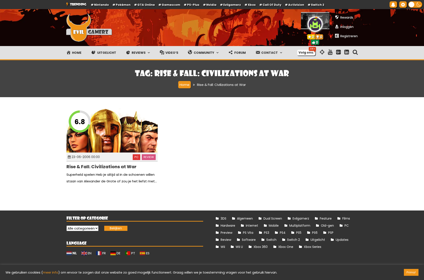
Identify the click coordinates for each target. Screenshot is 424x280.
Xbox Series (312, 247)
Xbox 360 (261, 247)
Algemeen (245, 218)
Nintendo (101, 5)
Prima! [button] (411, 272)
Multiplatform (299, 225)
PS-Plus (193, 5)
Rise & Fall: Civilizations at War (101, 167)
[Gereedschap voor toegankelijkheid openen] (403, 4)
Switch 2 (317, 5)
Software (249, 240)
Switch (271, 240)
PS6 (315, 232)
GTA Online (146, 5)
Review (149, 157)
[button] (415, 4)
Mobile (274, 225)
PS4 (283, 232)
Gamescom (171, 5)
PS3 (266, 232)
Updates (342, 240)
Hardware (228, 225)
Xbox (252, 5)
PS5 (298, 232)
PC (136, 157)
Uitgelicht (317, 240)
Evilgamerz (232, 5)
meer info (50, 272)
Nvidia (211, 5)
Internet (252, 225)
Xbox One (285, 247)
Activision (296, 5)
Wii (223, 247)
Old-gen (327, 225)
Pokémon (123, 5)
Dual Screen (272, 218)
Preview (226, 232)
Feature (326, 218)
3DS (223, 218)
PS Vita (248, 232)
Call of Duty (272, 5)
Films (346, 218)
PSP (330, 232)
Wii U (239, 247)
